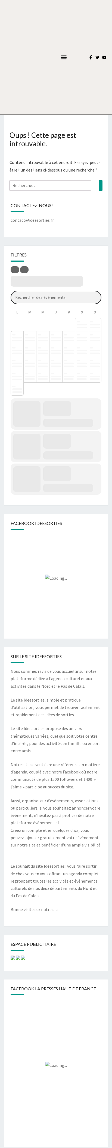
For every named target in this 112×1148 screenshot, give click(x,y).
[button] (64, 57)
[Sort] (24, 269)
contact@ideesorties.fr (32, 220)
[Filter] (15, 269)
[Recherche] (100, 185)
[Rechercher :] (56, 185)
